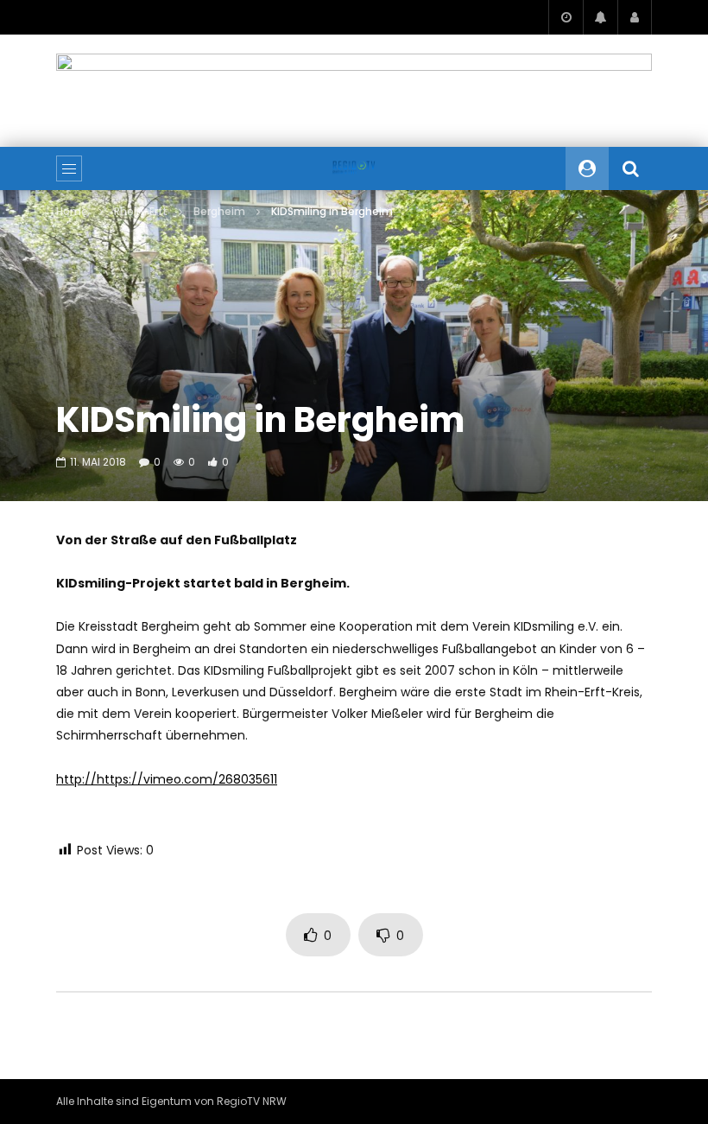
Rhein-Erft (141, 211)
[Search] (630, 168)
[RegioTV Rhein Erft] (353, 168)
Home (72, 211)
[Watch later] (565, 17)
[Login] (634, 17)
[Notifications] (600, 17)
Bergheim (219, 211)
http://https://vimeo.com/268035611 (166, 779)
